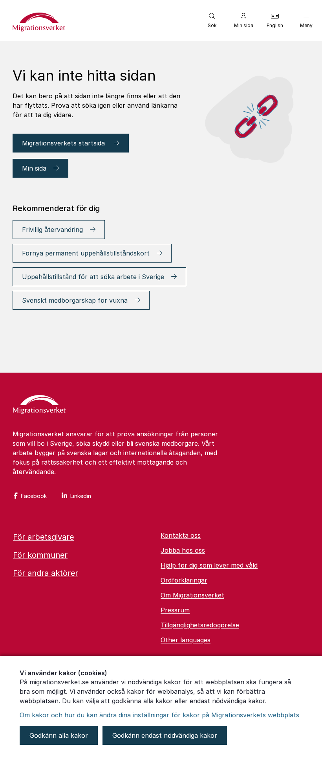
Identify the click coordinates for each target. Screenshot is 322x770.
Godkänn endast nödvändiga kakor (164, 735)
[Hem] (39, 405)
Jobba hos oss (183, 550)
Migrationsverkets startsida (64, 143)
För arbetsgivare (43, 537)
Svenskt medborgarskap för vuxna (75, 300)
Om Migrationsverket (192, 595)
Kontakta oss (181, 535)
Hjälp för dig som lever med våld (209, 565)
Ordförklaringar (184, 580)
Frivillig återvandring (52, 229)
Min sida (34, 168)
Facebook (34, 496)
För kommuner (40, 555)
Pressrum (175, 610)
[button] (212, 20)
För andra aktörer (45, 573)
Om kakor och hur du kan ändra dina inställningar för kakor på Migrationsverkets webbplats (159, 715)
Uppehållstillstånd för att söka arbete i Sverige (93, 277)
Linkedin (80, 496)
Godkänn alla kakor (58, 735)
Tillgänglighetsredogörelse (200, 625)
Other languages (185, 640)
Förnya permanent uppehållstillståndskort (86, 253)
